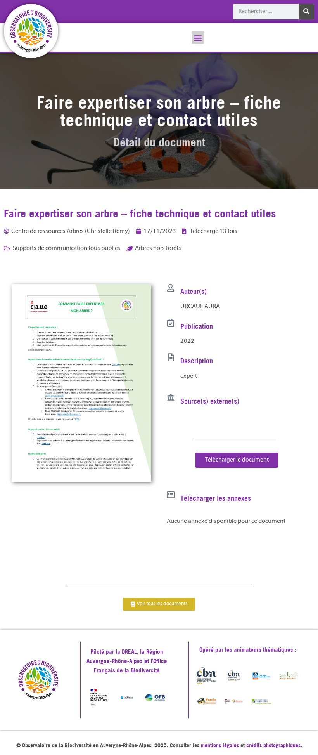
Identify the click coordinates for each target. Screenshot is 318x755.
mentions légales (220, 745)
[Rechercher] (306, 11)
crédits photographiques (273, 745)
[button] (198, 37)
